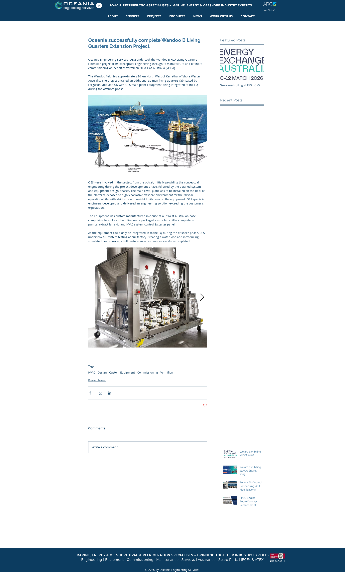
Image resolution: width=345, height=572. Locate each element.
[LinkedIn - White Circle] (99, 5)
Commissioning (147, 372)
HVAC (91, 372)
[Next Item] (258, 64)
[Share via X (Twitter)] (100, 393)
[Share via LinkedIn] (110, 393)
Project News (97, 380)
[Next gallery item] (202, 297)
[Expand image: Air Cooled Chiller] (147, 297)
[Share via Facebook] (90, 393)
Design (102, 372)
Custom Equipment (122, 372)
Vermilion (166, 372)
